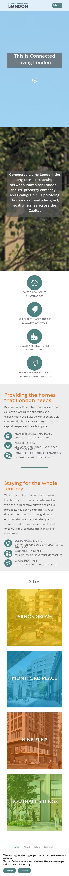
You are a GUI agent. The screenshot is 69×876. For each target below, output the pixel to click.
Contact (48, 847)
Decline (24, 870)
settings (27, 864)
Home (16, 847)
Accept (10, 870)
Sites (37, 847)
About (27, 847)
